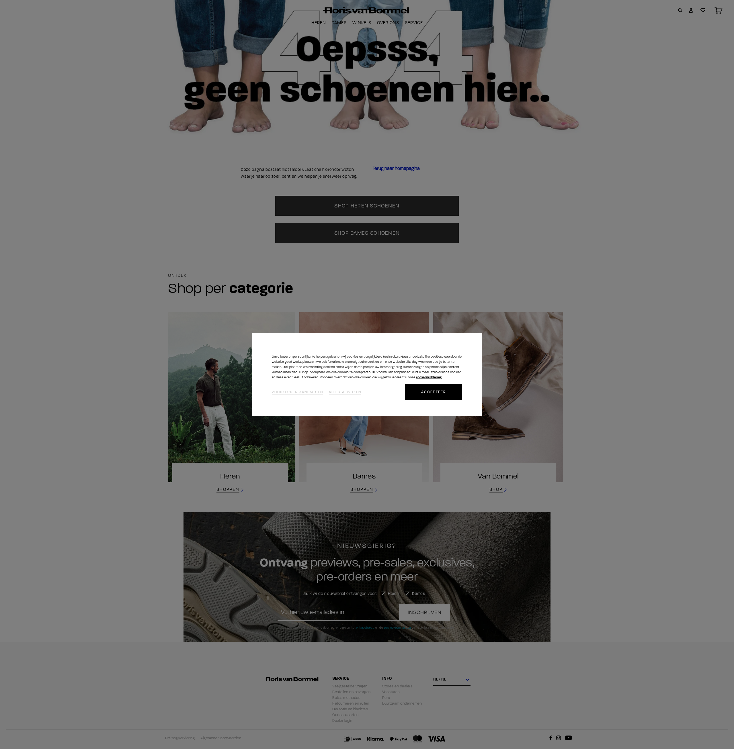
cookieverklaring (429, 377)
